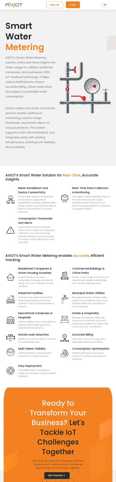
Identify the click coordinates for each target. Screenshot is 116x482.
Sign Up (54, 5)
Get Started (57, 475)
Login (73, 5)
